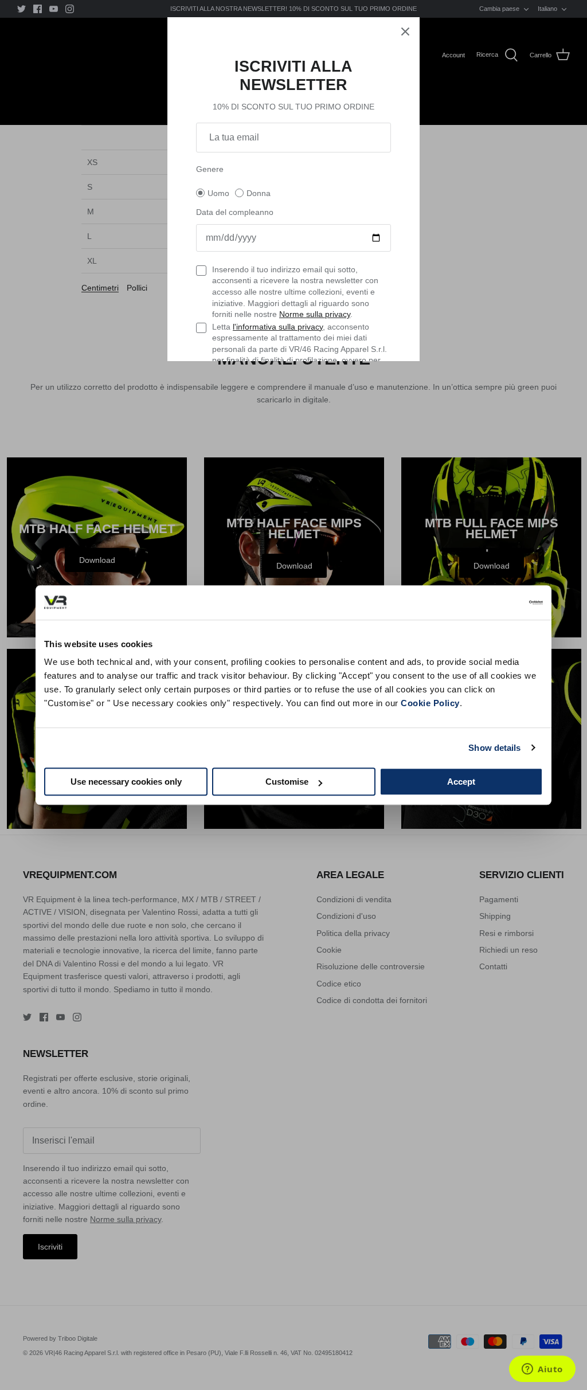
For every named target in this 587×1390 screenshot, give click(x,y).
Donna (258, 193)
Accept (461, 781)
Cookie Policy (430, 703)
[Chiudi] (405, 31)
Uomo (218, 193)
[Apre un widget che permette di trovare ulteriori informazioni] (542, 1370)
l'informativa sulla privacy (278, 326)
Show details (494, 748)
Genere (210, 169)
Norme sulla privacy (314, 314)
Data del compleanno (234, 212)
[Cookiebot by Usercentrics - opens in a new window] (493, 602)
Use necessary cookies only (126, 781)
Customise (286, 781)
